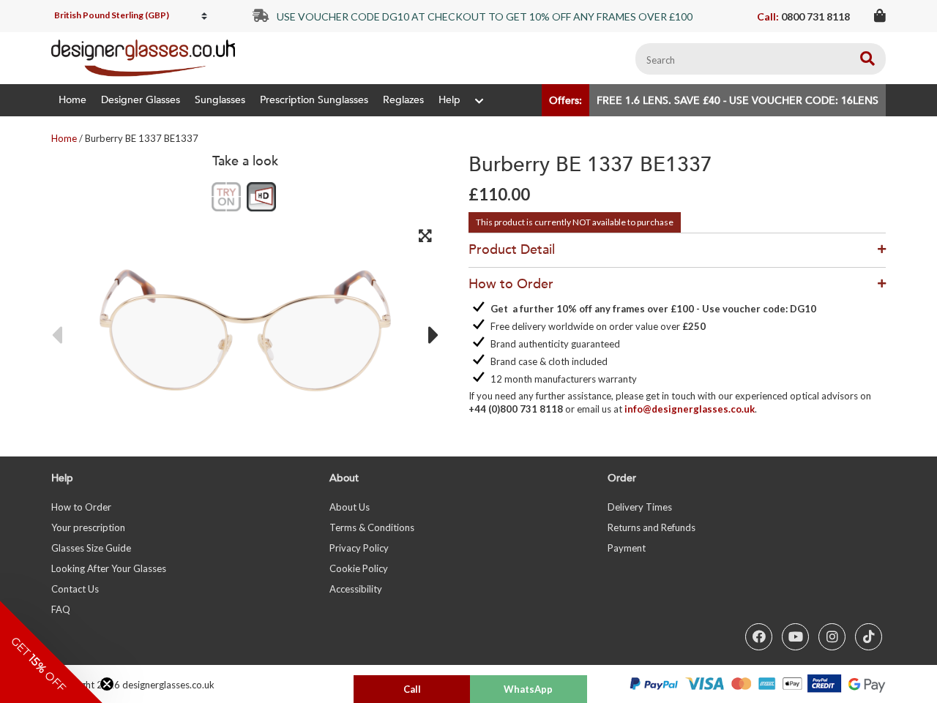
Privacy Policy (359, 548)
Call (412, 689)
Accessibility (355, 589)
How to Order (81, 507)
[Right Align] (867, 58)
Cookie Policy (358, 568)
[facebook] (758, 636)
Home (72, 100)
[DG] (143, 58)
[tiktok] (868, 636)
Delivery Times (640, 507)
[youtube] (795, 636)
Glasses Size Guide (91, 548)
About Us (349, 507)
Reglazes (403, 100)
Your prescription (88, 527)
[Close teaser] (107, 684)
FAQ (60, 609)
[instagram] (831, 636)
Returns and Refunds (651, 527)
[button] (51, 652)
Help (449, 100)
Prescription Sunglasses (314, 100)
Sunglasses (220, 100)
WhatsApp (528, 689)
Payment (627, 548)
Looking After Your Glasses (108, 568)
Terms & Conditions (371, 527)
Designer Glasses (140, 100)
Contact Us (75, 589)
